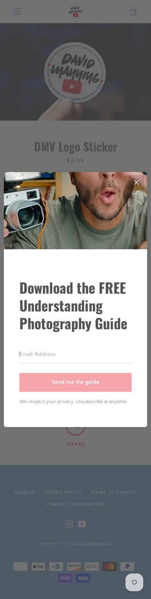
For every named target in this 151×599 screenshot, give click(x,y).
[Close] (136, 183)
